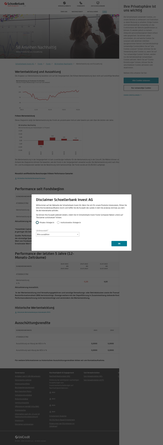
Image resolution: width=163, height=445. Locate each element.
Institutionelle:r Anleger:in (71, 222)
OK (119, 244)
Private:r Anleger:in (47, 222)
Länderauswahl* (42, 230)
